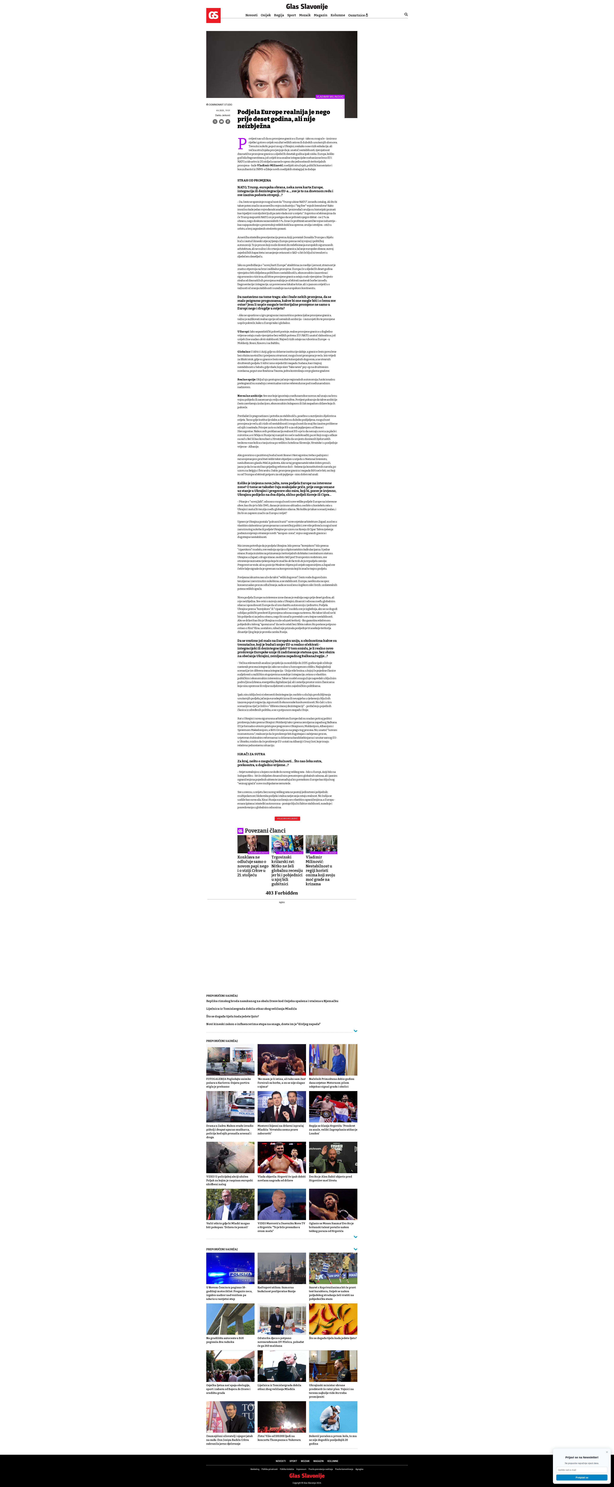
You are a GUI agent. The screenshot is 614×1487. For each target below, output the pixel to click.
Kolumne (338, 15)
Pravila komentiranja (344, 1469)
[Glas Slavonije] (213, 21)
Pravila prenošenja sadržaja (321, 1469)
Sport (291, 15)
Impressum (301, 1469)
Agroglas (359, 1469)
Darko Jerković (222, 115)
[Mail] (221, 121)
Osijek (266, 15)
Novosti (251, 15)
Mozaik (305, 15)
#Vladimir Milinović (287, 819)
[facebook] (227, 121)
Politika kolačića (287, 1469)
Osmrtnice (356, 15)
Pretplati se (582, 1477)
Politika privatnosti (270, 1469)
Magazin (320, 15)
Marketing (255, 1469)
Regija (279, 15)
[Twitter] (215, 121)
